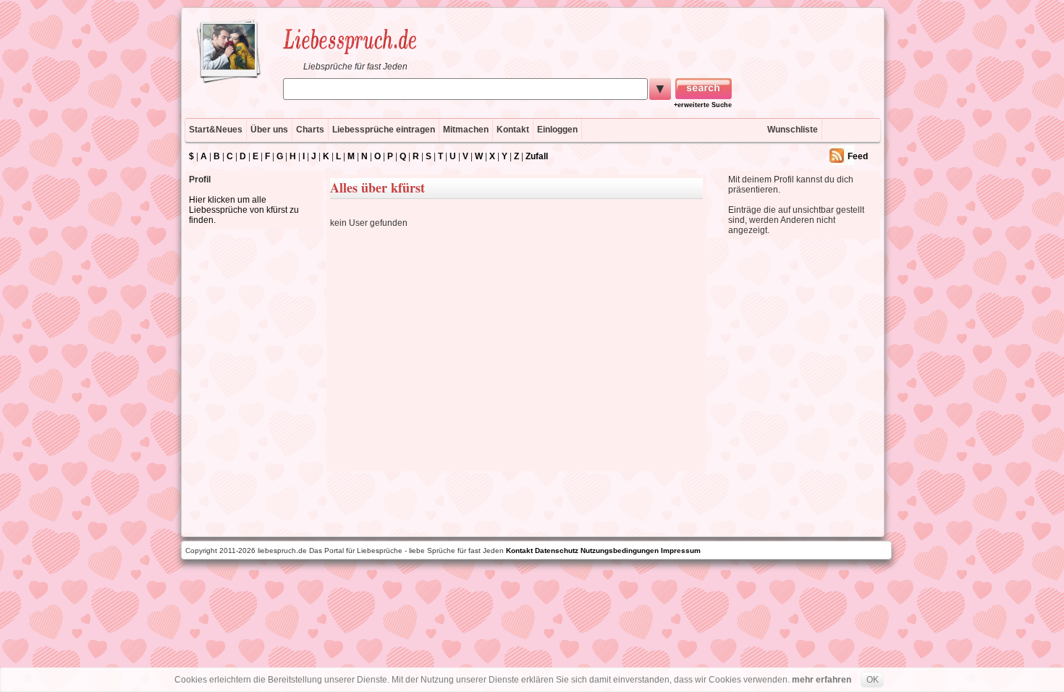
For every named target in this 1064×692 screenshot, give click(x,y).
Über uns (269, 130)
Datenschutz (556, 550)
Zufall (536, 156)
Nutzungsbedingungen (619, 550)
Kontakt (513, 130)
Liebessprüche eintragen (383, 130)
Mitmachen (466, 130)
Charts (310, 130)
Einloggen (557, 130)
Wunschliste (792, 130)
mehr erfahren (821, 680)
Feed (858, 156)
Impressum (681, 550)
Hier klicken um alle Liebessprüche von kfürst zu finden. (244, 210)
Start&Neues (215, 130)
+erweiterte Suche (703, 105)
